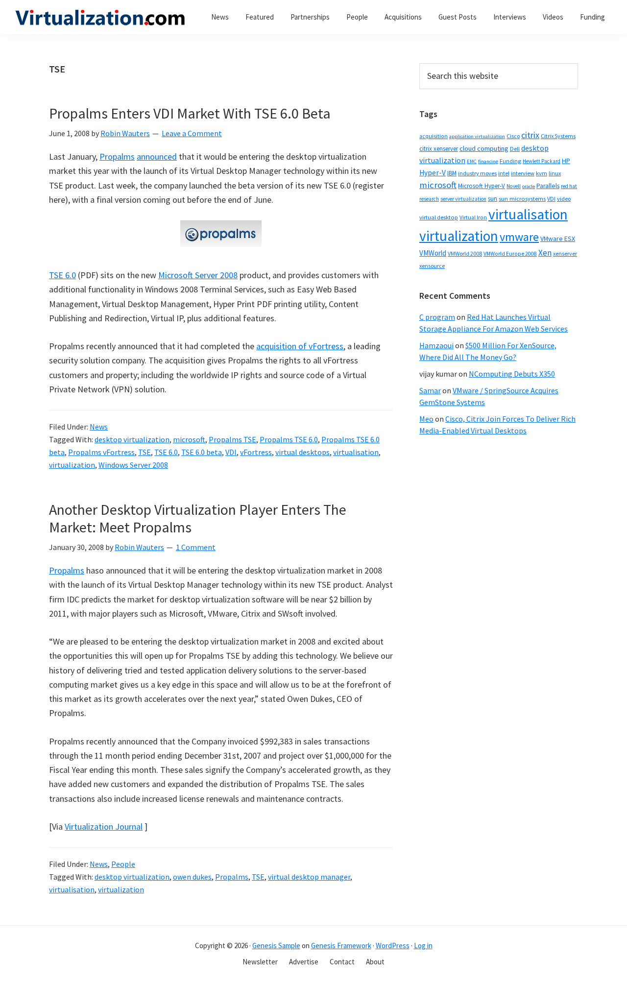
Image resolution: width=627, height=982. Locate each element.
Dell (515, 148)
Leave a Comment (192, 133)
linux (555, 173)
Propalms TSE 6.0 (289, 439)
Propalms (117, 156)
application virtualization (477, 136)
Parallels (547, 186)
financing (488, 161)
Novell (513, 186)
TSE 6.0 (62, 275)
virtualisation (356, 452)
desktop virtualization (132, 439)
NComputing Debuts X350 (512, 374)
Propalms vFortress (101, 452)
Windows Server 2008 (133, 465)
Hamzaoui (436, 345)
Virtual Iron (473, 217)
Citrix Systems (558, 136)
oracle (528, 186)
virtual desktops (302, 452)
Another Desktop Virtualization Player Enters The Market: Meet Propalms (197, 518)
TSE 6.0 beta (201, 452)
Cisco (513, 136)
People (123, 864)
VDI (231, 452)
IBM (452, 173)
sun (492, 198)
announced (157, 156)
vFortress (256, 452)
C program (437, 317)
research (429, 198)
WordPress (393, 945)
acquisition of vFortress (299, 346)
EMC (472, 161)
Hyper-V (432, 172)
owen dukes (192, 877)
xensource (432, 265)
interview (522, 173)
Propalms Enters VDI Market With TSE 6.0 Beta (190, 113)
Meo (426, 419)
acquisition (433, 136)
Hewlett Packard (541, 161)
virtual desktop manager (309, 877)
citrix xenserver (438, 148)
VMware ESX (557, 238)
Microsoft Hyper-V (481, 186)
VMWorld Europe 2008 (510, 253)
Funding (510, 161)
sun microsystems (522, 198)
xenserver (565, 253)
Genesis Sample (276, 945)
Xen (545, 252)
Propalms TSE (232, 439)
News (99, 426)
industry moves (477, 173)
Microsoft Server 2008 (198, 275)
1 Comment (196, 547)
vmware (519, 236)
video (564, 198)
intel (503, 173)
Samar (430, 390)
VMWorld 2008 (465, 253)
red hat (569, 186)
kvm (541, 173)
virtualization (72, 465)
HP (566, 160)
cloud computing (483, 148)
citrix (530, 135)
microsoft (189, 439)
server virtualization (463, 198)
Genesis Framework (341, 945)
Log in (423, 945)
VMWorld (432, 253)
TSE (144, 452)
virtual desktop (438, 217)
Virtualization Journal (104, 826)
